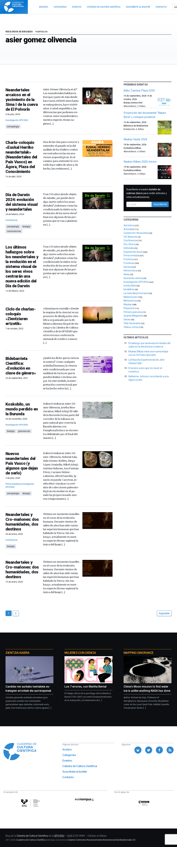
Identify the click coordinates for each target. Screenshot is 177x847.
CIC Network (130, 236)
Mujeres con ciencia (80, 652)
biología (26, 226)
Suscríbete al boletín (74, 771)
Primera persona (133, 312)
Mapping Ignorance (138, 652)
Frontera (128, 259)
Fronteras (129, 263)
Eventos (67, 760)
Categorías (69, 755)
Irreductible (130, 285)
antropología (13, 126)
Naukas (128, 304)
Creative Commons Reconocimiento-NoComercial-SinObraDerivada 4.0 (101, 840)
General (128, 266)
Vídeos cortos (131, 327)
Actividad (129, 229)
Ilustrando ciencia (133, 278)
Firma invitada (12, 484)
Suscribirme (160, 204)
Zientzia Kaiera (17, 652)
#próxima (129, 225)
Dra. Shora (129, 244)
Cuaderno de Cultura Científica (30, 840)
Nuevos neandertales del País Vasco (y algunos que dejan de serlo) (22, 463)
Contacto (68, 777)
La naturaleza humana (136, 293)
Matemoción (130, 297)
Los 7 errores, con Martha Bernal (85, 686)
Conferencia (11, 220)
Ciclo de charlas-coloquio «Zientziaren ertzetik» (21, 316)
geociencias (24, 431)
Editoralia (129, 248)
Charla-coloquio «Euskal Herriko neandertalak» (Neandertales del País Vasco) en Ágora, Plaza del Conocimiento (21, 157)
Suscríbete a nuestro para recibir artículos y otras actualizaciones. (146, 193)
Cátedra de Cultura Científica (79, 766)
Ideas (126, 274)
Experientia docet (133, 251)
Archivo (67, 749)
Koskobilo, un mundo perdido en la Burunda (22, 409)
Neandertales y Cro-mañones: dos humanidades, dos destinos (22, 522)
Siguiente (164, 613)
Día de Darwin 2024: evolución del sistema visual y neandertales (22, 202)
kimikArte (129, 289)
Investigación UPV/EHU (17, 120)
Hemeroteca (130, 270)
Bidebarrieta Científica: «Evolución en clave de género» (21, 366)
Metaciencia (130, 300)
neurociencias (14, 231)
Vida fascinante (132, 323)
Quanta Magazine (133, 315)
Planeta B (129, 308)
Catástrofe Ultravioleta (136, 233)
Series (127, 319)
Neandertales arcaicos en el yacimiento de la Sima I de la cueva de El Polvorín (22, 100)
